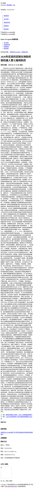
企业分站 (3, 5)
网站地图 (9, 5)
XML (13, 5)
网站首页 (6, 15)
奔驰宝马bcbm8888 (15, 52)
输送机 (12, 486)
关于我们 (6, 19)
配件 (16, 486)
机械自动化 (7, 22)
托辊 (6, 486)
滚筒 (9, 486)
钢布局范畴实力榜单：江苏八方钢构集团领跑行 (19, 414)
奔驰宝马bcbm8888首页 (7, 432)
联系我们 (6, 29)
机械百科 (6, 26)
